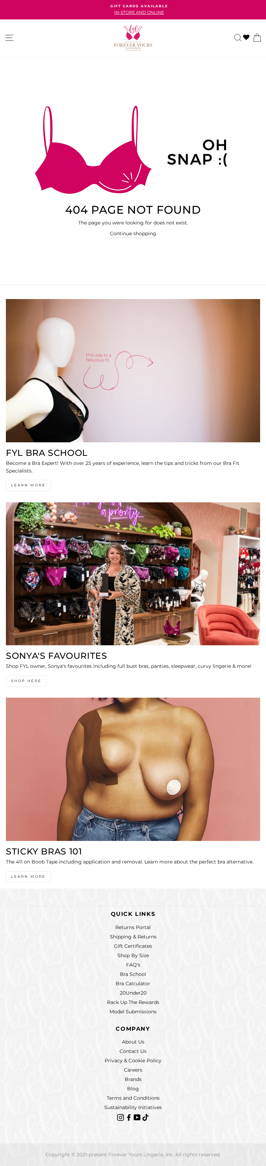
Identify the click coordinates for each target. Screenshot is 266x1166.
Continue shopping (133, 233)
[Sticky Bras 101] (133, 769)
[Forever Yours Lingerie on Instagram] (121, 1117)
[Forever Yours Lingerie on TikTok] (145, 1117)
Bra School (133, 974)
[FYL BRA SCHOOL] (133, 370)
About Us (133, 1042)
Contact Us (133, 1051)
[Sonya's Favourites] (133, 574)
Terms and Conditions (133, 1098)
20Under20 (133, 993)
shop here (26, 681)
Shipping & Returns (133, 937)
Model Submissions (133, 1011)
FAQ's (133, 965)
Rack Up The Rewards (133, 1002)
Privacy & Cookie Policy (133, 1060)
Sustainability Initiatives (133, 1107)
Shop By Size (133, 955)
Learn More (28, 485)
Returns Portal (133, 927)
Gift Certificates (133, 946)
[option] (133, 9)
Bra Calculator (133, 983)
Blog (133, 1089)
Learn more (28, 876)
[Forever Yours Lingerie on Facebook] (129, 1117)
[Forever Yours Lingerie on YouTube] (138, 1117)
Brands (133, 1079)
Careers (133, 1070)
